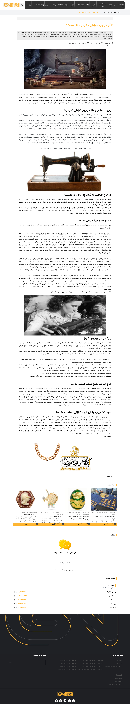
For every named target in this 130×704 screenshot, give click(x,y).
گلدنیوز (102, 94)
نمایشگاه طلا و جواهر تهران (86, 669)
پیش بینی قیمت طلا (89, 660)
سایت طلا (100, 660)
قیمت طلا (100, 663)
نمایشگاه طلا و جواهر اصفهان (67, 669)
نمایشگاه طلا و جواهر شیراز (68, 660)
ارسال (10, 663)
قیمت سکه (100, 666)
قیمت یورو (118, 678)
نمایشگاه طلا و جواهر (115, 684)
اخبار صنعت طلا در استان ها (113, 666)
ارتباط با (119, 663)
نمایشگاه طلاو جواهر (102, 5)
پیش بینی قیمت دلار (88, 666)
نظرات (69, 563)
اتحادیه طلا (118, 681)
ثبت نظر (61, 563)
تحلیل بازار (110, 5)
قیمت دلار (100, 669)
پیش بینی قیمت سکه (88, 663)
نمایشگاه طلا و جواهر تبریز (68, 663)
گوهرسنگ (118, 675)
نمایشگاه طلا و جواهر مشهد (67, 666)
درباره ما (119, 660)
